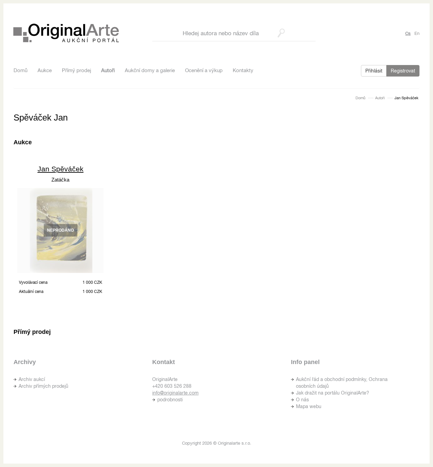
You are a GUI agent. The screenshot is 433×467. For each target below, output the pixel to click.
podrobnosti (170, 399)
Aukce (45, 70)
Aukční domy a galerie (150, 70)
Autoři (108, 70)
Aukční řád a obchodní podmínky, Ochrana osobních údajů (342, 383)
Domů (20, 70)
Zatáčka (60, 180)
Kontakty (243, 70)
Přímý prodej (76, 70)
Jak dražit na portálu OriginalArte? (332, 393)
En (416, 33)
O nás (302, 399)
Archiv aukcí (32, 379)
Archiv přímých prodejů (43, 386)
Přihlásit (373, 70)
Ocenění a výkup (204, 70)
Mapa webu (308, 406)
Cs (408, 33)
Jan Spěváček (61, 169)
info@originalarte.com (175, 393)
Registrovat (403, 70)
